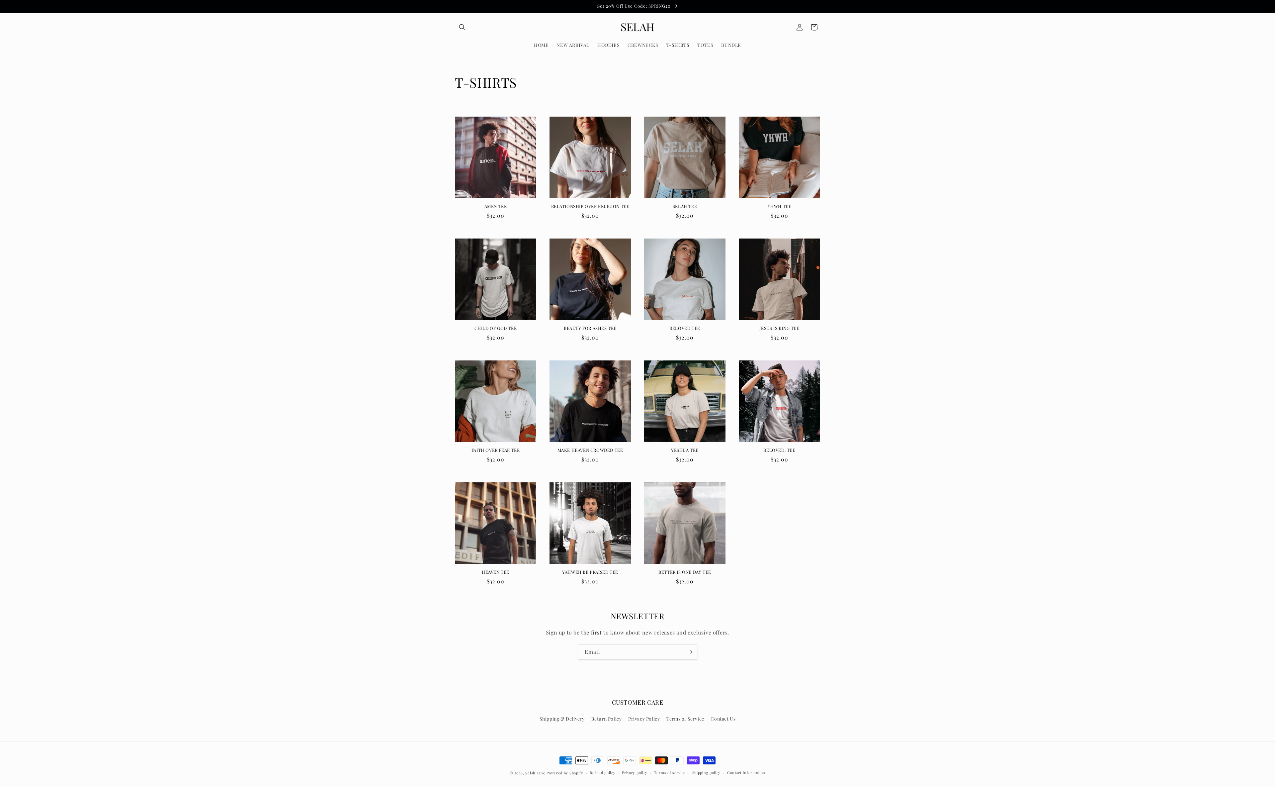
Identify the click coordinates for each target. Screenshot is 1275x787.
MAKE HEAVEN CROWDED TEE (590, 450)
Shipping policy (706, 772)
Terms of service (670, 772)
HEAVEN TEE (495, 572)
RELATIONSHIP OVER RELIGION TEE (590, 206)
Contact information (746, 772)
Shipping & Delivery (562, 719)
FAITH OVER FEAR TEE (495, 450)
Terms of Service (685, 719)
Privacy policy (634, 772)
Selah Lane (535, 772)
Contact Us (723, 719)
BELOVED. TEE (779, 450)
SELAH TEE (685, 206)
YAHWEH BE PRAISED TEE (590, 572)
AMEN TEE (495, 206)
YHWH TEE (780, 206)
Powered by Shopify (565, 772)
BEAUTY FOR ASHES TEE (590, 328)
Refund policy (602, 772)
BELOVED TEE (684, 328)
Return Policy (606, 719)
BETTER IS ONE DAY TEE (684, 572)
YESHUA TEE (685, 450)
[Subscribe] (689, 652)
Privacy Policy (644, 719)
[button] (462, 27)
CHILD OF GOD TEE (495, 328)
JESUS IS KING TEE (779, 328)
